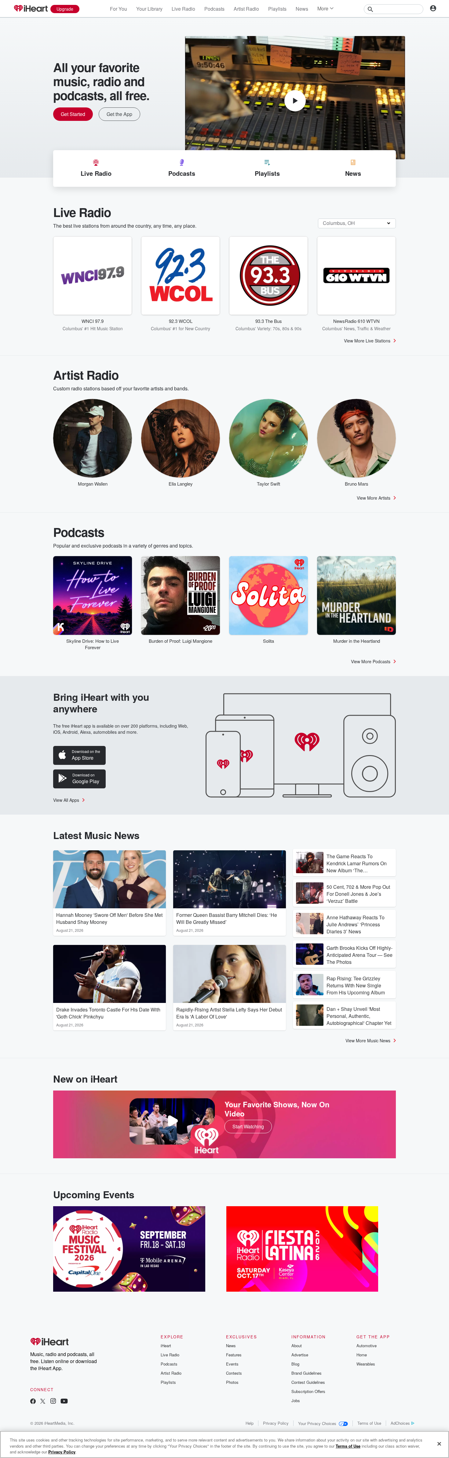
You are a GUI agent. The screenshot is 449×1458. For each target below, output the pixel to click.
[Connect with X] (42, 1401)
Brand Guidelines (306, 1373)
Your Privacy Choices (317, 1423)
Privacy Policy (276, 1423)
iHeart (166, 1345)
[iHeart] (30, 9)
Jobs (295, 1400)
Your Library (149, 8)
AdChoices (400, 1423)
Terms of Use (369, 1423)
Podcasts (214, 8)
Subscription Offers (308, 1391)
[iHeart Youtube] (64, 1401)
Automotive (366, 1345)
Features (234, 1355)
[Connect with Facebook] (33, 1401)
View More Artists (373, 497)
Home (361, 1355)
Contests (234, 1373)
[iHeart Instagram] (53, 1401)
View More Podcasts (370, 661)
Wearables (365, 1364)
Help (250, 1423)
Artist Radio (246, 8)
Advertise (299, 1355)
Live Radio (183, 8)
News (302, 8)
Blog (295, 1364)
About (296, 1345)
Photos (232, 1382)
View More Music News (367, 1040)
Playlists (277, 8)
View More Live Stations (367, 340)
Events (232, 1364)
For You (118, 8)
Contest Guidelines (308, 1382)
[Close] (439, 1443)
